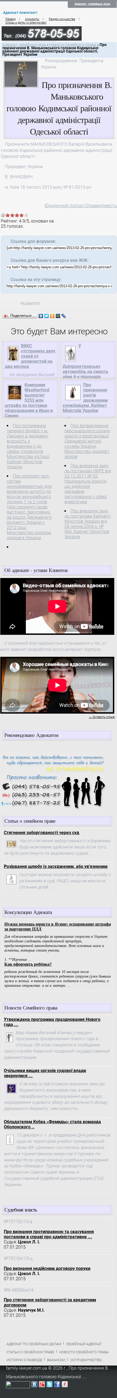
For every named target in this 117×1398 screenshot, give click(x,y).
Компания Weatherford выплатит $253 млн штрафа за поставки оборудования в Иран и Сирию (29, 400)
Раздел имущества (62, 19)
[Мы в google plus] (42, 1385)
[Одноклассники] (52, 315)
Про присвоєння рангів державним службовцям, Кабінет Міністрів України (85, 397)
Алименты (32, 19)
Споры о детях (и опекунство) (26, 22)
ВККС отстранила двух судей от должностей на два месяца (30, 356)
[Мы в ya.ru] (64, 1385)
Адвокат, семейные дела (92, 4)
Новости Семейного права (72, 45)
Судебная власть (20, 1209)
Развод (10, 19)
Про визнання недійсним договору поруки (47, 1268)
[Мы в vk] (34, 1385)
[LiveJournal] (64, 315)
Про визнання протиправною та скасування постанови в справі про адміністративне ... (49, 1234)
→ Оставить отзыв (102, 717)
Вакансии (56, 1360)
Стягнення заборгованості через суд (41, 832)
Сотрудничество (86, 1360)
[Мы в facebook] (57, 1385)
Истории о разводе (24, 1360)
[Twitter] (47, 315)
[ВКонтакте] (41, 315)
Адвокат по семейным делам (34, 1344)
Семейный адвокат (84, 1344)
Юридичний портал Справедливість (81, 205)
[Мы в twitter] (49, 1385)
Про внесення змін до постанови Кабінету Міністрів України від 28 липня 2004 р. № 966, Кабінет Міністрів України (87, 523)
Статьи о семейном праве (30, 1352)
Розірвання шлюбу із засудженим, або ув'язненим (55, 866)
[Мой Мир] (58, 315)
